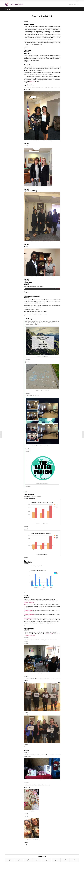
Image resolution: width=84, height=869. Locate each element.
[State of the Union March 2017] (1, 434)
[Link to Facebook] (78, 1)
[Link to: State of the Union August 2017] (64, 860)
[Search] (78, 4)
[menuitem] (70, 4)
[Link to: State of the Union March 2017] (18, 860)
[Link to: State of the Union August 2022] (74, 860)
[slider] (58, 289)
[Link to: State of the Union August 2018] (46, 860)
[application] (42, 289)
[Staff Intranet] (14, 4)
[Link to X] (76, 1)
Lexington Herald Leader (30, 635)
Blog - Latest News (8, 9)
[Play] (24, 288)
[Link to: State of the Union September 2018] (9, 860)
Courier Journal (49, 633)
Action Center (32, 81)
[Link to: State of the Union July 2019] (55, 860)
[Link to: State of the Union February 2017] (37, 860)
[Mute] (55, 288)
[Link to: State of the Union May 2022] (28, 860)
